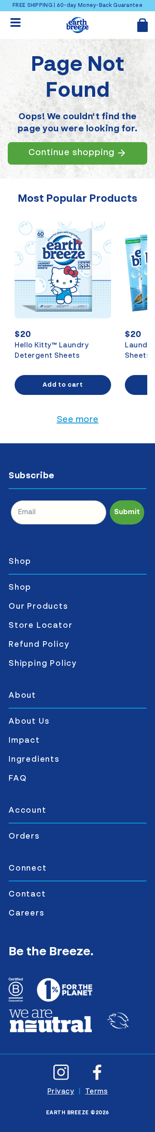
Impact (24, 740)
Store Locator (40, 626)
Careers (27, 913)
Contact (27, 894)
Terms (96, 1091)
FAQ (18, 778)
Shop (20, 562)
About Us (29, 721)
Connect (28, 868)
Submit (127, 512)
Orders (24, 836)
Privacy (60, 1091)
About (22, 696)
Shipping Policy (43, 664)
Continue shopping (71, 153)
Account (27, 810)
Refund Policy (39, 645)
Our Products (38, 607)
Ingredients (34, 759)
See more (78, 420)
